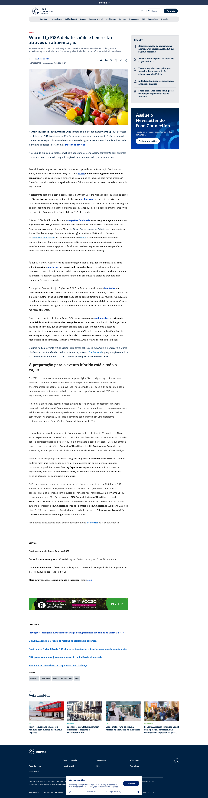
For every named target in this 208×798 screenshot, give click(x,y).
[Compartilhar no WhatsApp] (116, 60)
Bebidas (83, 19)
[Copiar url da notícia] (96, 60)
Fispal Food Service (138, 760)
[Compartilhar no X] (111, 60)
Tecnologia (134, 766)
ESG (143, 19)
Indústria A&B (71, 19)
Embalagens (134, 19)
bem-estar (34, 678)
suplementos (101, 318)
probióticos (87, 199)
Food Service (110, 19)
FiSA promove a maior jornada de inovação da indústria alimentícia (65, 657)
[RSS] (142, 11)
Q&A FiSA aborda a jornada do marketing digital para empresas (63, 640)
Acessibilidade (34, 793)
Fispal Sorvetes (35, 766)
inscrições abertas (75, 144)
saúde (81, 173)
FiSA (30, 760)
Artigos (31, 32)
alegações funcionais (78, 220)
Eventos (43, 19)
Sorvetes (122, 19)
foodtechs (109, 288)
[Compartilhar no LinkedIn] (106, 60)
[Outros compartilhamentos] (125, 60)
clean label (45, 678)
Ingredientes (57, 19)
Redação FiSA (43, 59)
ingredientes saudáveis (62, 678)
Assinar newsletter (148, 141)
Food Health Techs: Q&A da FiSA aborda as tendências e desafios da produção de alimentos (78, 649)
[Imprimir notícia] (101, 60)
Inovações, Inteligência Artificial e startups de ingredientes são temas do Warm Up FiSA (76, 632)
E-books (164, 19)
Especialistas (153, 19)
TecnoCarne (101, 760)
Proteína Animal (96, 19)
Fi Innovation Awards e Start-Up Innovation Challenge (58, 665)
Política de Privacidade (53, 793)
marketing (53, 267)
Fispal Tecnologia (70, 760)
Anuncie (171, 11)
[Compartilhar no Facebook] (120, 60)
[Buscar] (149, 11)
